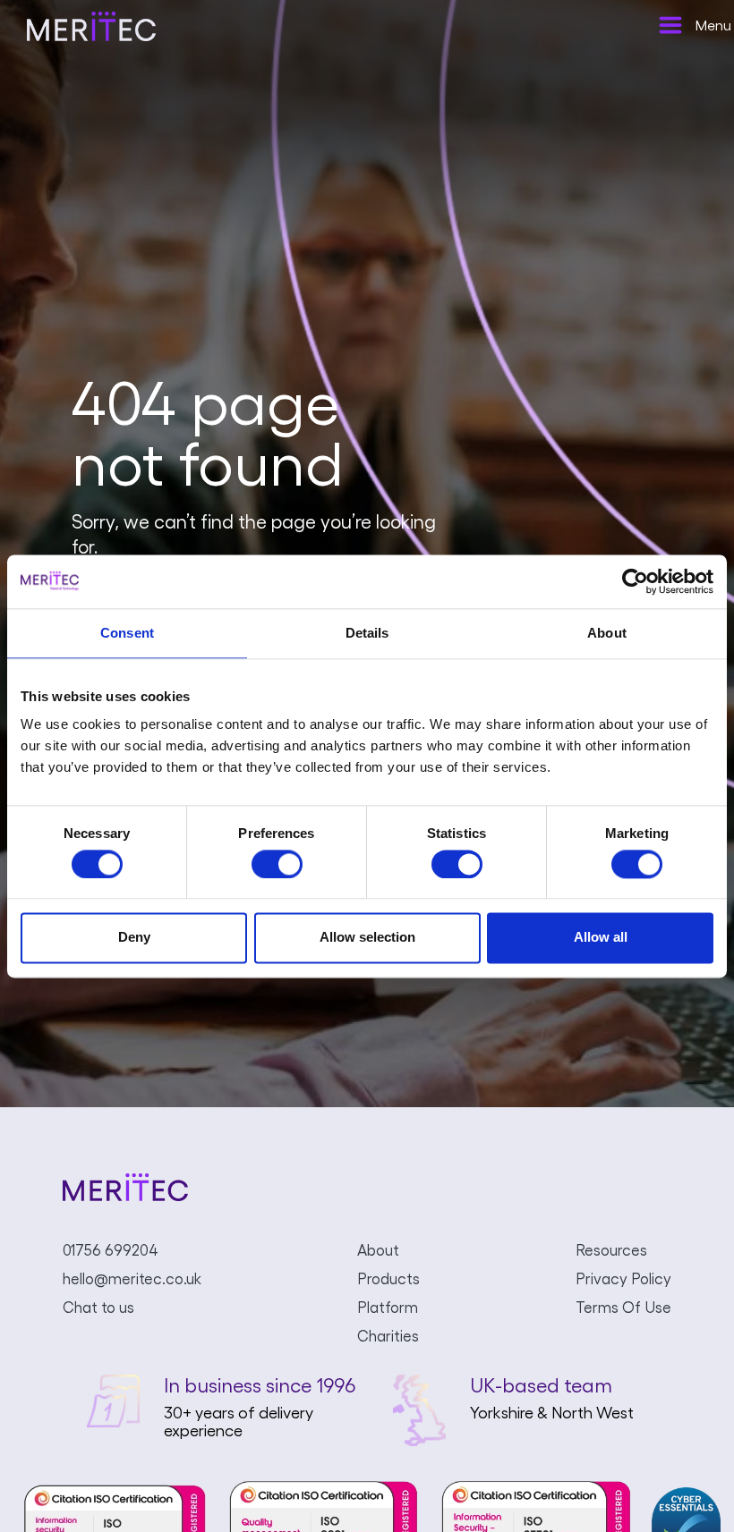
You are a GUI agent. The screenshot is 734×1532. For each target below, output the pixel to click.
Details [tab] (367, 632)
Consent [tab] (127, 632)
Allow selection (367, 937)
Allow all (600, 937)
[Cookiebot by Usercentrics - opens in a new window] (635, 581)
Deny (134, 937)
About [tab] (607, 632)
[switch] (277, 864)
